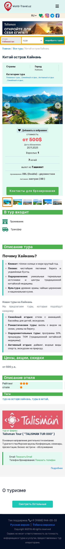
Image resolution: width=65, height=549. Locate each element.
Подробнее (57, 468)
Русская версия (20, 524)
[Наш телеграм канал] (52, 15)
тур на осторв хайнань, (17, 399)
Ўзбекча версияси (44, 524)
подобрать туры (53, 40)
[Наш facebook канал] (57, 15)
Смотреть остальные (32, 504)
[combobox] (32, 40)
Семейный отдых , (29, 77)
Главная (6, 48)
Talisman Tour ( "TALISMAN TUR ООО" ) (28, 434)
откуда (5, 39)
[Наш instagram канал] (47, 15)
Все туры (18, 48)
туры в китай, (40, 399)
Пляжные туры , (13, 77)
